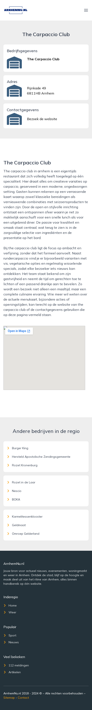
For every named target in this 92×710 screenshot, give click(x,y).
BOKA (16, 499)
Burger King (20, 448)
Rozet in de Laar (23, 482)
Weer (12, 612)
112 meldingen (19, 665)
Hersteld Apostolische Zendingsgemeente (41, 457)
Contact (23, 698)
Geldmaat (19, 525)
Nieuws (14, 642)
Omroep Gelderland (25, 534)
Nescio (16, 491)
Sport (12, 635)
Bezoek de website (42, 119)
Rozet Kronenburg (24, 465)
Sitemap (9, 698)
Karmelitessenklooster (27, 516)
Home (13, 605)
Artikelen (15, 672)
